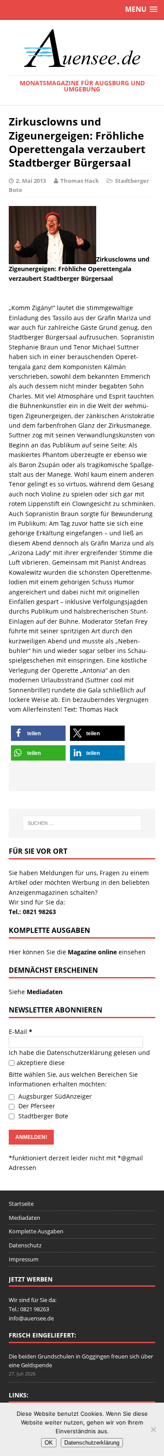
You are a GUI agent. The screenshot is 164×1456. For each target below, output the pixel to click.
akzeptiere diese (41, 1062)
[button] (38, 733)
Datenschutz (25, 1245)
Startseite (21, 1204)
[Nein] (153, 1429)
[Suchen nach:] (82, 823)
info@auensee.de (31, 1318)
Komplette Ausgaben (36, 1231)
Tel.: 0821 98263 (32, 912)
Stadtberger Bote (42, 1116)
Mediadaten (24, 1218)
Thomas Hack (79, 181)
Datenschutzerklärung (79, 1052)
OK (49, 1442)
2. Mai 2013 (31, 181)
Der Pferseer (36, 1106)
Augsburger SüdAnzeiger (54, 1096)
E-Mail (20, 1031)
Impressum (23, 1259)
